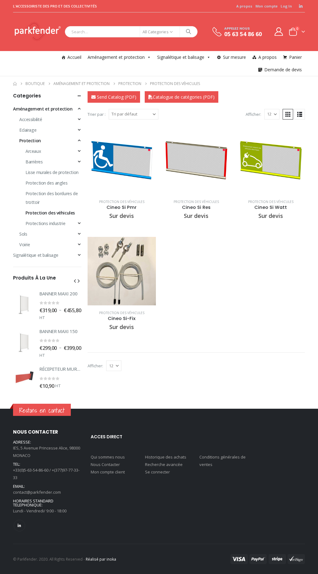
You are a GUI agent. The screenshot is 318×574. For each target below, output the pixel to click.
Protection (30, 141)
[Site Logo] (37, 32)
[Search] (188, 31)
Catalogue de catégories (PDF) (184, 97)
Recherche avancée (164, 464)
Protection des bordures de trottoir (51, 198)
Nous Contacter (105, 464)
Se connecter (157, 472)
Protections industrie (45, 223)
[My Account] (279, 31)
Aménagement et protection (116, 57)
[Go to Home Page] (15, 83)
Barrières (34, 162)
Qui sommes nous (108, 457)
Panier (295, 57)
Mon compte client (108, 472)
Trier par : (97, 114)
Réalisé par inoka (101, 559)
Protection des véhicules (121, 202)
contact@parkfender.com (37, 492)
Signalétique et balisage (180, 57)
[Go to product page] (122, 160)
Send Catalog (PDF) (116, 97)
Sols (23, 234)
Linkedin (19, 525)
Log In (286, 6)
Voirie (24, 244)
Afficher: (253, 114)
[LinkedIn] (301, 6)
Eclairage (27, 130)
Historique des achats (165, 457)
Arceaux (33, 151)
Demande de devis (283, 70)
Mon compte (267, 6)
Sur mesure (234, 57)
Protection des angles (46, 183)
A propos (244, 6)
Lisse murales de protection (52, 172)
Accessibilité (30, 119)
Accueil (74, 57)
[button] (288, 114)
